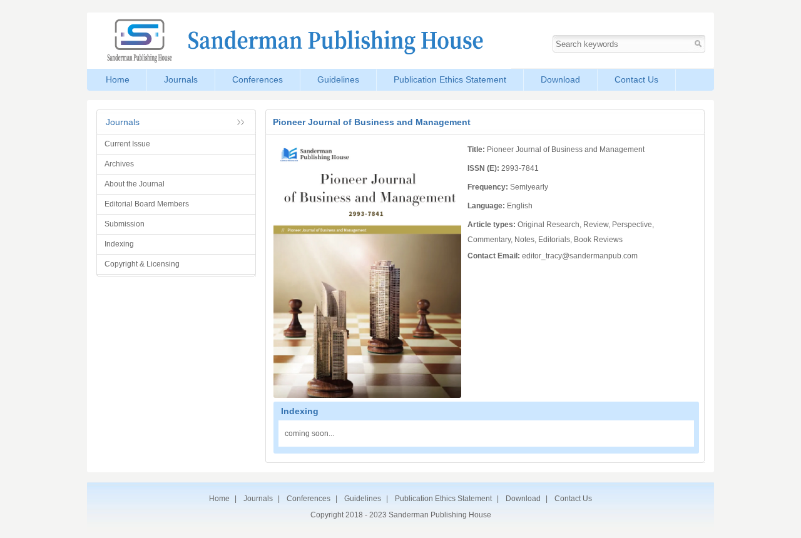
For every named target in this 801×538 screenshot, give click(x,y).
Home (118, 79)
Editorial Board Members (147, 204)
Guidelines (338, 79)
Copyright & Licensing (142, 264)
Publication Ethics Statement (450, 79)
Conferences (257, 79)
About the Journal (135, 184)
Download (560, 79)
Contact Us (636, 79)
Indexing (119, 244)
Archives (119, 164)
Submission (125, 224)
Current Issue (127, 144)
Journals (181, 79)
